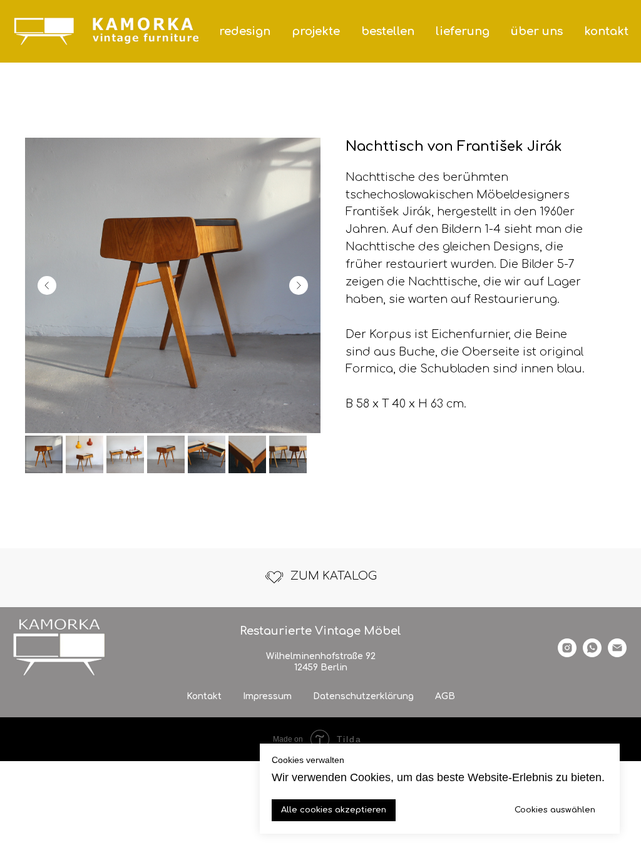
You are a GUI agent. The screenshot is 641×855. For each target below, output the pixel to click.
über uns (537, 31)
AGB (445, 696)
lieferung (463, 31)
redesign (244, 31)
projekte (316, 31)
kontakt (606, 31)
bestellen (387, 31)
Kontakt (204, 696)
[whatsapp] (592, 653)
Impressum (267, 696)
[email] (617, 653)
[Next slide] (298, 285)
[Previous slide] (47, 285)
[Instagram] (567, 653)
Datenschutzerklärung (363, 696)
